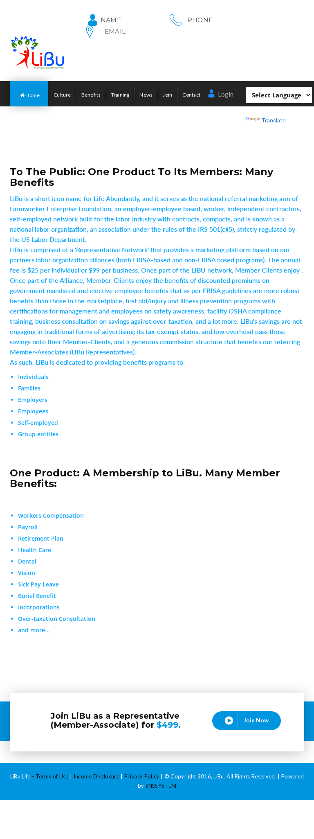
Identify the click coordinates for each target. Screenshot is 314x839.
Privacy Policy (141, 776)
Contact (191, 95)
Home (32, 95)
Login (225, 94)
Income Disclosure (97, 776)
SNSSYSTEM (161, 786)
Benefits (91, 95)
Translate (273, 120)
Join (167, 95)
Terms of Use (52, 776)
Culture (62, 95)
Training (120, 95)
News (146, 95)
